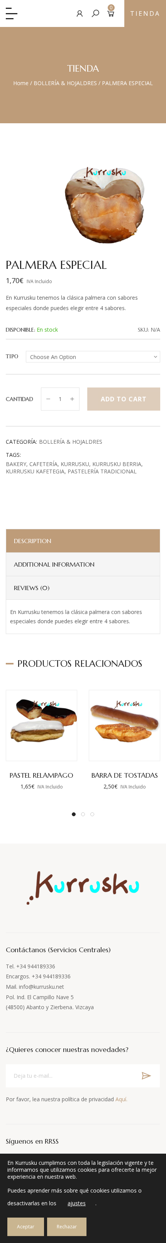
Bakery (16, 464)
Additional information (54, 564)
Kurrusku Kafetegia (35, 471)
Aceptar (25, 1226)
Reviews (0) (31, 588)
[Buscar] (95, 13)
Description (32, 541)
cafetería (43, 464)
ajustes (77, 1203)
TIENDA (145, 13)
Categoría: (21, 441)
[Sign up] (146, 1075)
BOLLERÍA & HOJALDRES (65, 83)
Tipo (12, 356)
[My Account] (80, 13)
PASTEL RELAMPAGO (41, 775)
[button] (73, 814)
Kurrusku (75, 464)
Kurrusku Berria (116, 464)
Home (21, 83)
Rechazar (67, 1226)
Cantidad (19, 399)
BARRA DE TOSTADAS (124, 775)
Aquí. (121, 1099)
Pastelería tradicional (102, 471)
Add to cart (124, 399)
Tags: (13, 454)
